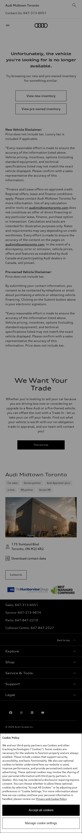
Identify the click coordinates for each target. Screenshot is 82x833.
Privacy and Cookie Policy (51, 798)
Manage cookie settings (41, 823)
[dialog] (41, 783)
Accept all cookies (41, 810)
